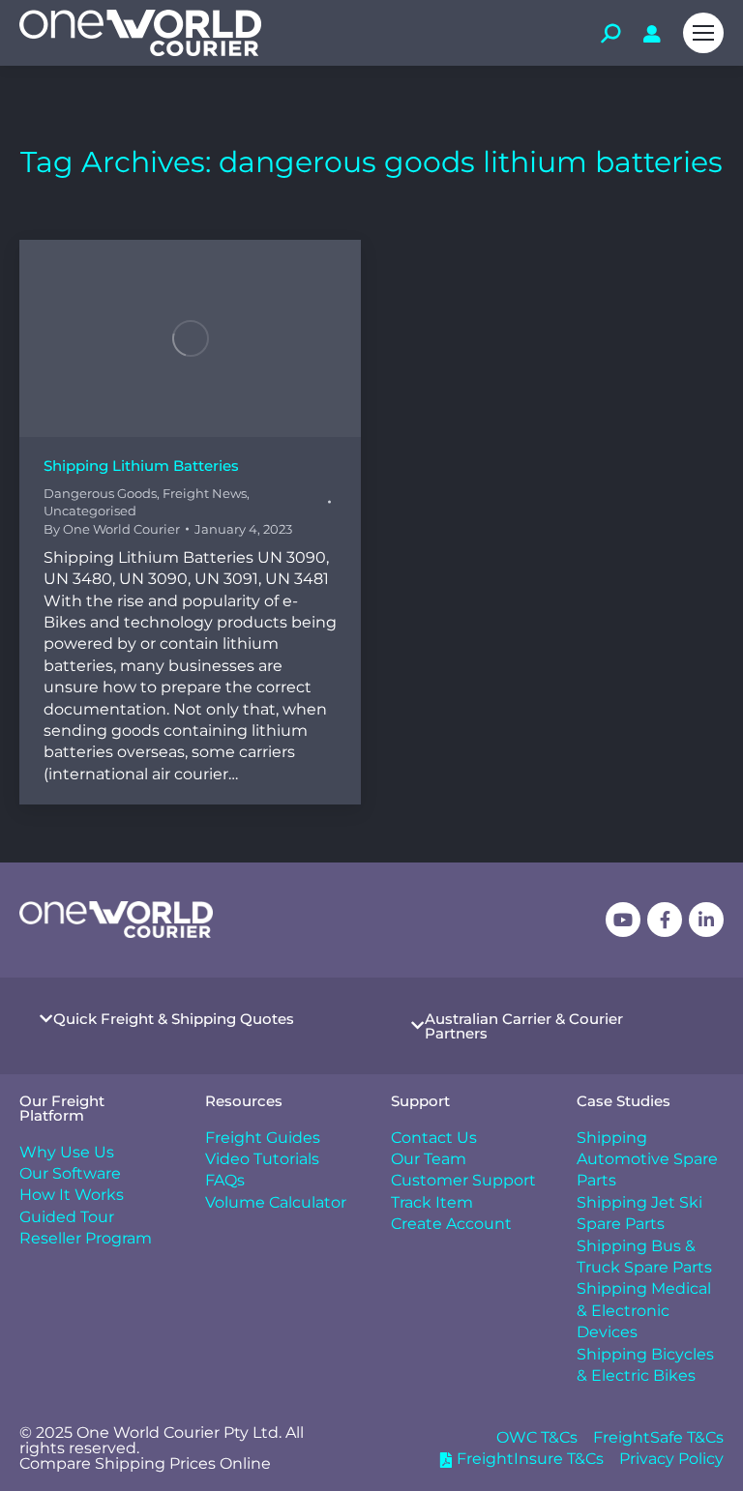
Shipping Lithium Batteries (141, 465)
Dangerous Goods (100, 493)
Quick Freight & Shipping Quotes (173, 1018)
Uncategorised (90, 510)
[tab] (185, 1018)
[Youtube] (623, 919)
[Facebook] (664, 919)
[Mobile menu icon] (703, 33)
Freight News (205, 493)
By (112, 529)
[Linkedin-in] (706, 919)
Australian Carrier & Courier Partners (524, 1025)
